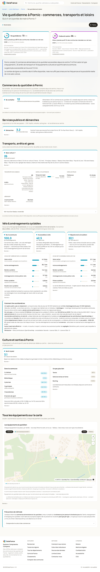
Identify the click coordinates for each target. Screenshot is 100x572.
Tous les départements (34, 550)
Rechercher (31, 544)
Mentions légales (81, 547)
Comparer (94, 3)
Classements (86, 3)
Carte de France (32, 553)
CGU (77, 556)
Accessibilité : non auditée (90, 567)
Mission (78, 544)
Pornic (23, 9)
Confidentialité (80, 550)
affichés (9, 432)
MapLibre (89, 479)
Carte (84, 432)
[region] (50, 458)
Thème (93, 25)
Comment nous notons (59, 544)
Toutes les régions (33, 547)
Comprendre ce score (10, 54)
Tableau (91, 432)
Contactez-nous (57, 556)
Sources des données (58, 550)
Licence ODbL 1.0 (65, 330)
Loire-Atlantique (14, 9)
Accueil (4, 9)
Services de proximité (22, 432)
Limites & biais (56, 553)
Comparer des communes (35, 560)
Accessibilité (80, 553)
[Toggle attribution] (93, 479)
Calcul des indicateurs (59, 547)
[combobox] (45, 3)
